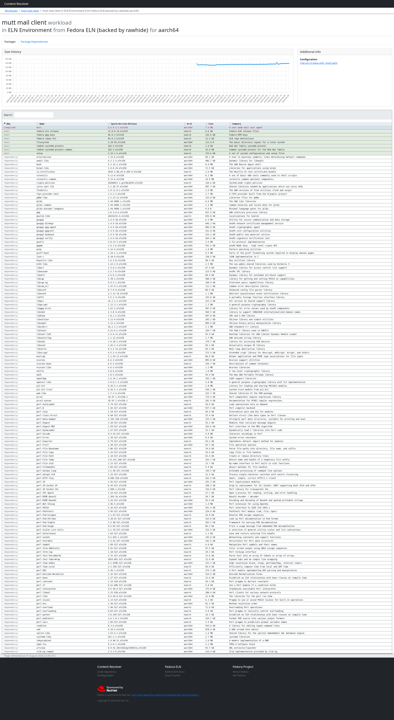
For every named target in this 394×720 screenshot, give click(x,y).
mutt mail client (30, 10)
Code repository (106, 671)
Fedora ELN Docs (175, 671)
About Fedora (241, 671)
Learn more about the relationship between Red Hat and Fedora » (165, 694)
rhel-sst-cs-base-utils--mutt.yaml (318, 63)
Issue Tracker (173, 675)
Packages (10, 41)
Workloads (11, 10)
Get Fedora (239, 675)
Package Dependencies (34, 41)
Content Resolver (16, 4)
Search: (8, 115)
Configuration (105, 675)
